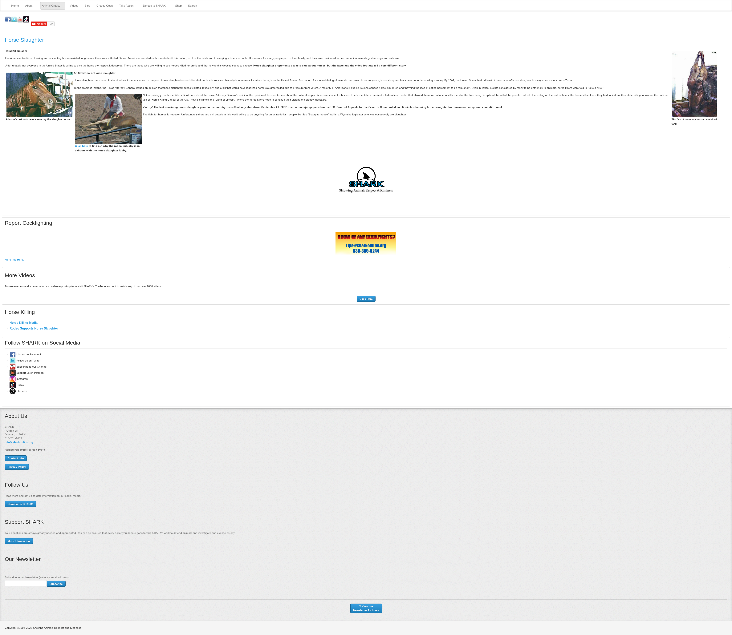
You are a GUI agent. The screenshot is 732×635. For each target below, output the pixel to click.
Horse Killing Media (24, 322)
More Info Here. (14, 259)
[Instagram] (13, 378)
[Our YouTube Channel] (13, 366)
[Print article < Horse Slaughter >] (726, 51)
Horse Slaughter (24, 40)
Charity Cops (104, 5)
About (28, 5)
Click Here (366, 298)
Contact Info (16, 458)
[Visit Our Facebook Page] (13, 354)
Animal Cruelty (51, 5)
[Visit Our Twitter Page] (13, 360)
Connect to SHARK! (20, 503)
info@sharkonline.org (19, 442)
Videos (74, 5)
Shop (178, 5)
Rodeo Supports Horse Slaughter (34, 328)
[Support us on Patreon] (13, 372)
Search (192, 5)
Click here (81, 145)
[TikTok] (13, 384)
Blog (87, 5)
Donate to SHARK (154, 5)
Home (15, 5)
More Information (19, 541)
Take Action (126, 5)
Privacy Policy (17, 466)
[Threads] (13, 391)
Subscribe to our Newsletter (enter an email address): (37, 577)
